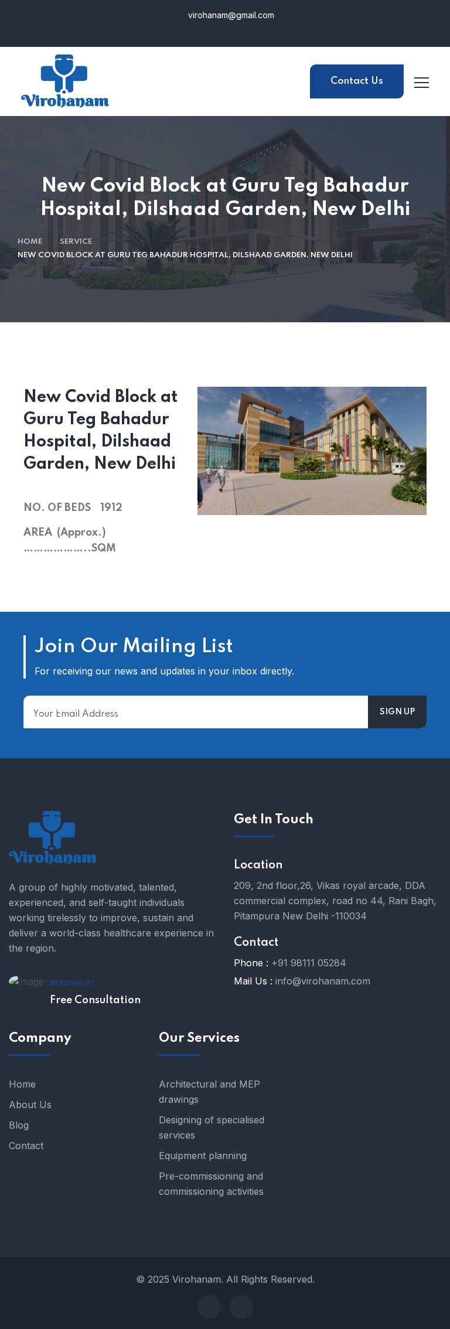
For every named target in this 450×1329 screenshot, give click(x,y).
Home (30, 242)
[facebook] (209, 1306)
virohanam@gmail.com (230, 15)
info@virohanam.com (322, 981)
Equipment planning (203, 1155)
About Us (30, 1104)
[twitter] (241, 1306)
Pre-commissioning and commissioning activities (211, 1183)
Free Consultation (95, 1000)
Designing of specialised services (211, 1127)
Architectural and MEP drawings (209, 1091)
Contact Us (356, 81)
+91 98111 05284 (308, 963)
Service (76, 242)
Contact (26, 1145)
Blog (19, 1125)
